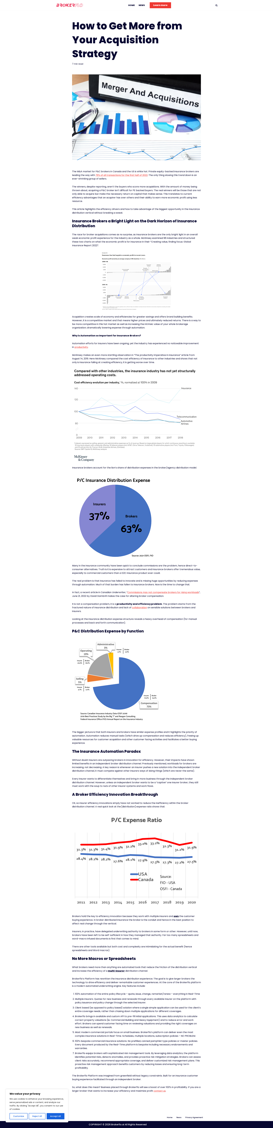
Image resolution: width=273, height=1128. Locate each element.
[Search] (216, 5)
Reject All (37, 1116)
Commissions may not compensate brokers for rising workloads (163, 592)
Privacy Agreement (194, 1117)
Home (131, 5)
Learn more (160, 5)
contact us (160, 1091)
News (142, 5)
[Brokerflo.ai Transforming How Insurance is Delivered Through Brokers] (70, 5)
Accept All (55, 1116)
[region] (37, 1105)
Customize (18, 1116)
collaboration (139, 607)
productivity (81, 347)
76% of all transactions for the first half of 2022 (122, 175)
